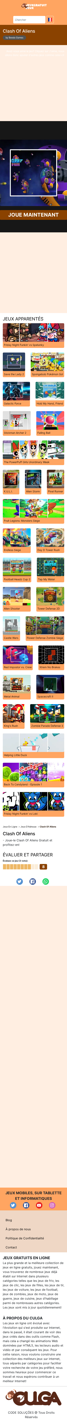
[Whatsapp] (45, 881)
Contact (11, 1247)
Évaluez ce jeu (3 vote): (15, 860)
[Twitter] (19, 881)
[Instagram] (52, 1205)
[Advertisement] (33, 83)
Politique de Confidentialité (25, 1238)
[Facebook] (32, 881)
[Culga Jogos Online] (33, 1397)
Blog (9, 1220)
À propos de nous (18, 1229)
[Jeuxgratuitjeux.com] (34, 5)
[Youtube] (39, 1205)
